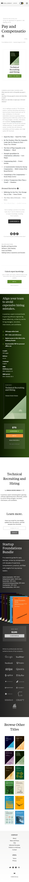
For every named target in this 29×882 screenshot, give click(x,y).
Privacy (14, 861)
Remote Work (6, 581)
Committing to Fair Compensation (14, 174)
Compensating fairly (10, 161)
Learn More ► (14, 221)
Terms (14, 858)
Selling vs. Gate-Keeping (8, 248)
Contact (14, 850)
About (14, 838)
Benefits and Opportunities (9, 246)
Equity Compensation (8, 577)
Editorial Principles (14, 845)
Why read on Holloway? (14, 444)
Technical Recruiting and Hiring (10, 583)
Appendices (11, 20)
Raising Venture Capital (8, 579)
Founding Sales (6, 585)
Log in (15, 3)
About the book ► (14, 76)
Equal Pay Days (8, 136)
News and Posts (14, 840)
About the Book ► (14, 285)
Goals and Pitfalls (7, 250)
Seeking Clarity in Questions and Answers (13, 252)
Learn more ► (14, 431)
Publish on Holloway (14, 847)
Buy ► (14, 281)
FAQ (14, 843)
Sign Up (14, 532)
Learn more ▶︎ (14, 636)
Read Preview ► (14, 440)
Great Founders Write (8, 587)
